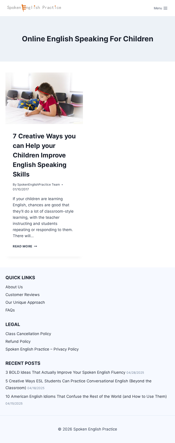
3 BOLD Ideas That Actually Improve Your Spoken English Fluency (65, 372)
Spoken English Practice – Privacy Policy (42, 349)
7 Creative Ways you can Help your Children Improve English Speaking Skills (44, 155)
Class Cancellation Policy (28, 333)
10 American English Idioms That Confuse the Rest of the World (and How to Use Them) (86, 396)
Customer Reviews (22, 294)
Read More (25, 246)
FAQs (10, 310)
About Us (14, 287)
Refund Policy (18, 341)
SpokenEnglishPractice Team (38, 184)
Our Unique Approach (25, 302)
